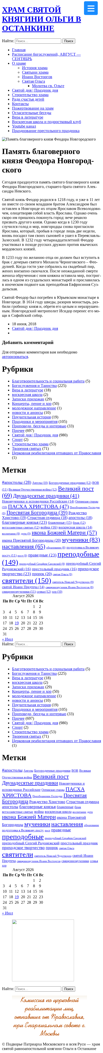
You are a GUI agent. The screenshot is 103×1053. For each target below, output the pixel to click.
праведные (42, 555)
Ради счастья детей (28, 99)
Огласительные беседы (31, 113)
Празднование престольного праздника (46, 131)
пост (22, 555)
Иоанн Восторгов (37, 77)
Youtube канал (24, 126)
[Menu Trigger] (91, 8)
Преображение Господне (47, 796)
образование (56, 547)
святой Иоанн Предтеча (23, 587)
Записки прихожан (28, 399)
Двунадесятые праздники (46, 496)
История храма (35, 68)
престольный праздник (54, 569)
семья (44, 591)
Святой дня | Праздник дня (35, 90)
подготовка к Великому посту (23, 830)
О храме (19, 63)
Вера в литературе (27, 117)
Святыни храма (35, 72)
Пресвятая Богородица (37, 512)
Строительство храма (30, 95)
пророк (42, 573)
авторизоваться (15, 356)
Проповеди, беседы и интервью (39, 426)
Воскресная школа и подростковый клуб (46, 122)
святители (26, 580)
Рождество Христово (47, 802)
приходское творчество (23, 847)
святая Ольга (62, 574)
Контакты (20, 104)
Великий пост (51, 776)
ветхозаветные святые (21, 527)
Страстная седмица (47, 518)
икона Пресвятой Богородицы (31, 540)
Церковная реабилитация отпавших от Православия (56, 453)
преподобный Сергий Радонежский (31, 843)
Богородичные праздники (70, 483)
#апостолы (16, 482)
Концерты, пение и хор (32, 403)
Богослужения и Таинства (34, 385)
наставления (23, 546)
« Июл (7, 639)
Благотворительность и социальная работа (48, 381)
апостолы (80, 518)
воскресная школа (27, 394)
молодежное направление (34, 408)
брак (79, 523)
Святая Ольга (33, 81)
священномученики (19, 591)
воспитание (11, 533)
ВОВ (75, 770)
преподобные (23, 837)
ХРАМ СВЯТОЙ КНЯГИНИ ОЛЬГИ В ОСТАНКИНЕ (41, 19)
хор (57, 591)
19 (17, 623)
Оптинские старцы (53, 790)
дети (26, 533)
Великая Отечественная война (32, 489)
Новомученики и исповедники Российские (38, 501)
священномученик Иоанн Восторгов (70, 587)
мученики (81, 539)
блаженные (60, 523)
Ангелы (40, 483)
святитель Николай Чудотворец (73, 582)
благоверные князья (24, 522)
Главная (19, 50)
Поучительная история (31, 417)
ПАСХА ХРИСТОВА (38, 507)
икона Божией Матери (64, 532)
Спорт (17, 439)
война (49, 527)
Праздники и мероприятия (35, 421)
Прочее (18, 430)
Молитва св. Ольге (48, 86)
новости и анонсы (27, 412)
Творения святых (26, 448)
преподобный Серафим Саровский (42, 563)
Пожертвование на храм (33, 108)
